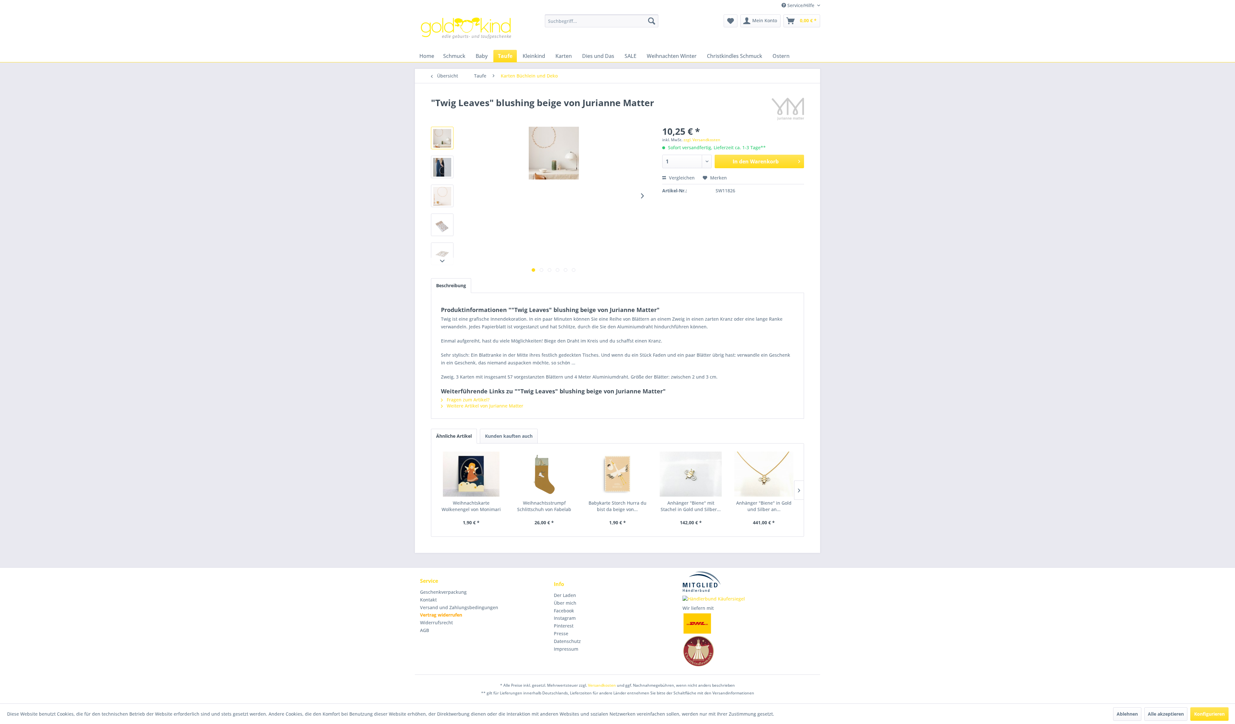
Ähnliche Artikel (454, 436)
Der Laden (565, 595)
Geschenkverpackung (443, 592)
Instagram (565, 618)
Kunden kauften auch (509, 436)
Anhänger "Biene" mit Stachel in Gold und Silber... (691, 506)
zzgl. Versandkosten (701, 139)
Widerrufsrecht (436, 622)
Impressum (566, 649)
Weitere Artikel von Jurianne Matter (484, 406)
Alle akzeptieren (1166, 714)
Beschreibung (451, 285)
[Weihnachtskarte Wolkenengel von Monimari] (471, 474)
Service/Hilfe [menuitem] (801, 5)
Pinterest (563, 626)
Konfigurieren (1209, 714)
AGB (424, 630)
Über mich (565, 603)
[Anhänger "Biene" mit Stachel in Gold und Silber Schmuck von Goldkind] (691, 474)
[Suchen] (651, 20)
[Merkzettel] (730, 20)
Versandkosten (602, 685)
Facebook (564, 611)
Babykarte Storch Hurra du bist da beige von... (617, 506)
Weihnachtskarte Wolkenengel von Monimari (471, 506)
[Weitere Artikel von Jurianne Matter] (788, 109)
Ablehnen (1127, 714)
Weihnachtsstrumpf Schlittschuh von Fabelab (544, 506)
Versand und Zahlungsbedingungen (459, 607)
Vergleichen (681, 178)
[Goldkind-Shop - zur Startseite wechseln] (466, 30)
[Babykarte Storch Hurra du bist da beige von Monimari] (617, 474)
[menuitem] (601, 20)
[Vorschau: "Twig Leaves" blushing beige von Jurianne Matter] (442, 138)
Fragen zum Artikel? (467, 400)
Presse (561, 633)
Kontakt (428, 600)
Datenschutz (567, 641)
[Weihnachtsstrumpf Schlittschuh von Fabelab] (544, 474)
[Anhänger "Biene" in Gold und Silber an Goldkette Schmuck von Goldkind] (764, 474)
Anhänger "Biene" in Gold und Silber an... (763, 506)
